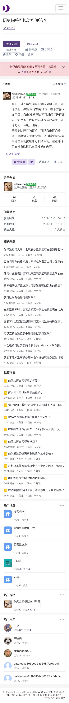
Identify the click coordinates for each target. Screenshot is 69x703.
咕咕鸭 (18, 638)
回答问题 (32, 44)
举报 (21, 54)
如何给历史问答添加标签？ (24, 380)
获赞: (27, 630)
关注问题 (11, 44)
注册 (49, 71)
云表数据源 (20, 544)
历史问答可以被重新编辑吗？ (25, 392)
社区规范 (60, 698)
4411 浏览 (9, 410)
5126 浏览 (9, 459)
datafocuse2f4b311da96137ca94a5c (37, 676)
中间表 (18, 560)
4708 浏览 (9, 398)
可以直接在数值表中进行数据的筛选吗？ (28, 333)
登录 (23, 71)
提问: (18, 630)
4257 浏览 (9, 422)
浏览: (29, 609)
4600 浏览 (9, 446)
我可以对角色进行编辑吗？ (20, 297)
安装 (16, 577)
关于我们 (49, 698)
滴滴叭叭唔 (19, 93)
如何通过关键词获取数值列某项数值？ (31, 453)
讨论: (17, 519)
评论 (49, 49)
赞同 (20, 162)
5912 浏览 (9, 338)
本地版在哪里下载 (24, 528)
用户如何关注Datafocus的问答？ (28, 477)
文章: (17, 609)
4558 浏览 (9, 290)
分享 (30, 54)
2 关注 (19, 266)
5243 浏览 (9, 326)
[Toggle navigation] (60, 8)
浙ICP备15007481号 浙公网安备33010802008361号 (34, 694)
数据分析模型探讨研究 (27, 601)
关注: (25, 519)
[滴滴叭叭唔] (7, 96)
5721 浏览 (9, 471)
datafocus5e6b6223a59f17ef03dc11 (37, 663)
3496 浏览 (9, 314)
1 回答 (28, 266)
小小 (16, 625)
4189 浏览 (9, 362)
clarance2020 (22, 650)
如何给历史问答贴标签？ (23, 441)
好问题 (32, 49)
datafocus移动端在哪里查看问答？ (29, 417)
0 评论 (38, 254)
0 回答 (29, 254)
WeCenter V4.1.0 (47, 692)
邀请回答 (11, 49)
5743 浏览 (9, 385)
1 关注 (20, 254)
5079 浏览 (9, 278)
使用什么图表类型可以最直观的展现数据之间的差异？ (36, 273)
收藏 (8, 54)
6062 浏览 (9, 434)
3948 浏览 (9, 350)
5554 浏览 (9, 495)
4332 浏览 (9, 302)
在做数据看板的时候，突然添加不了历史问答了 (36, 490)
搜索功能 (19, 511)
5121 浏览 (9, 266)
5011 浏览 (9, 483)
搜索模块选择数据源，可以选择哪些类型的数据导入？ (36, 285)
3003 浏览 (9, 254)
